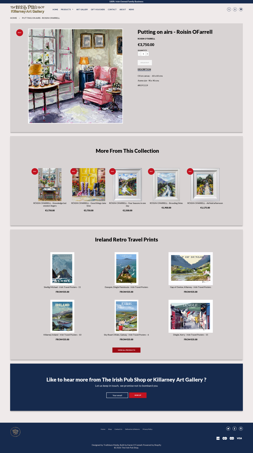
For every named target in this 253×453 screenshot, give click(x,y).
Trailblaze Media (111, 445)
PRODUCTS (66, 9)
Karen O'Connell (134, 445)
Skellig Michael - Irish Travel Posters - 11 (62, 287)
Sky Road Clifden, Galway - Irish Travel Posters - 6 (126, 334)
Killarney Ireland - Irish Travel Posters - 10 (62, 334)
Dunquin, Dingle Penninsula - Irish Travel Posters (126, 287)
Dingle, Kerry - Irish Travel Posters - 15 (190, 334)
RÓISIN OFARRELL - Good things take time (88, 204)
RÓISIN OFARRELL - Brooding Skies (166, 203)
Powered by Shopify (152, 445)
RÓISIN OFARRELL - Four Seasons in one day (127, 204)
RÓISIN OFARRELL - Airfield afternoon (205, 203)
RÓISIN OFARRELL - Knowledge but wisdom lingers (49, 204)
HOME (13, 18)
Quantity (142, 50)
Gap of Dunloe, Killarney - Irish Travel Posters (190, 287)
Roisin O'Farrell (146, 39)
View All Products (126, 350)
